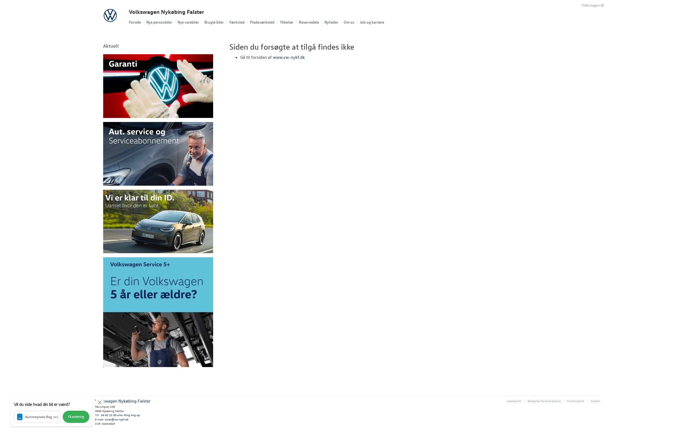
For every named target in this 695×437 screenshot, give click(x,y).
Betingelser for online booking (544, 401)
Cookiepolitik (514, 401)
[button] (52, 412)
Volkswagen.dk (593, 5)
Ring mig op (132, 415)
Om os (349, 22)
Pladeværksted (262, 22)
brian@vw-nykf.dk (116, 419)
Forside (135, 22)
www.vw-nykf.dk (289, 57)
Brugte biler (214, 22)
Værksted (237, 22)
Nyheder (331, 22)
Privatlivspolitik (576, 401)
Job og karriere (372, 22)
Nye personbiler (159, 22)
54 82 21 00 (108, 415)
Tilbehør (286, 22)
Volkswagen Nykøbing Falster (166, 12)
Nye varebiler (188, 22)
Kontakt (595, 401)
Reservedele (309, 22)
